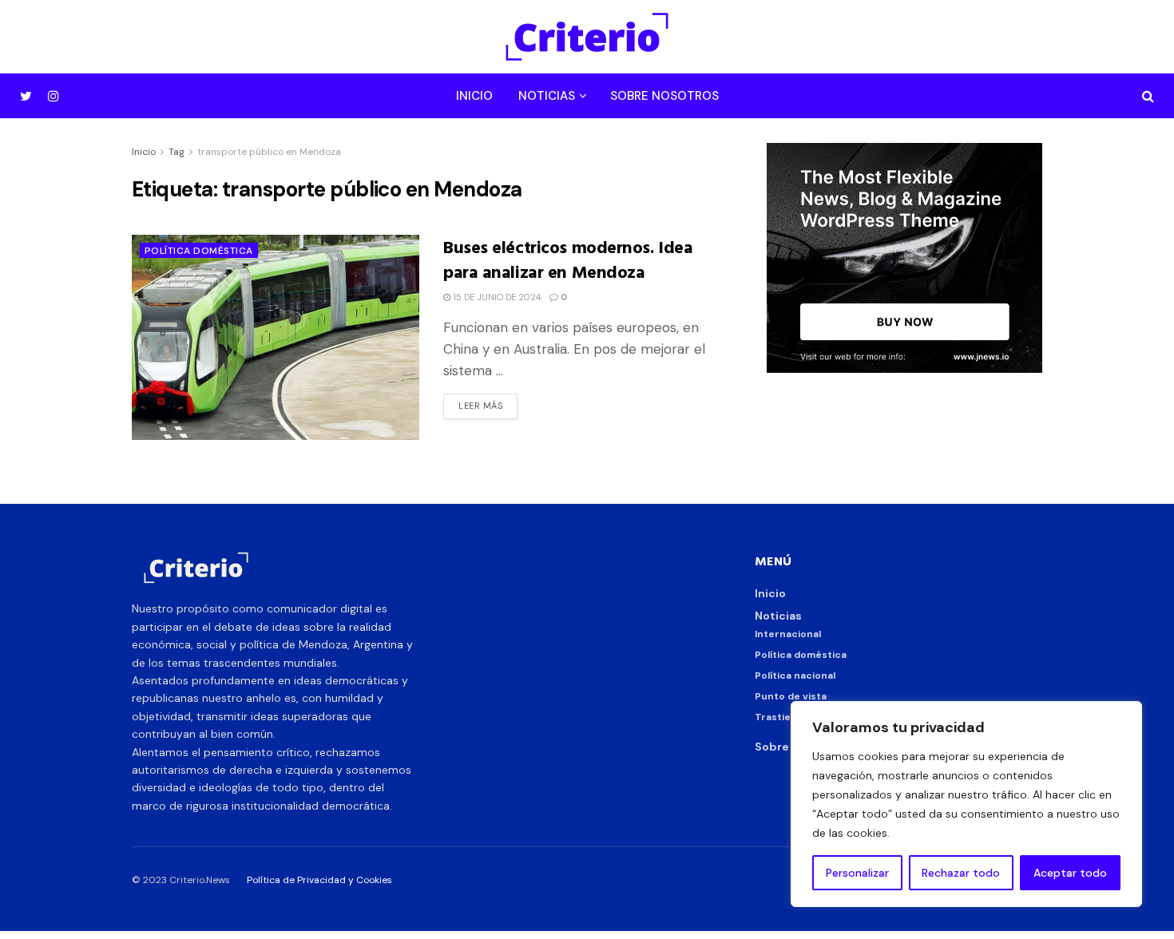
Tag (176, 151)
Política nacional (795, 675)
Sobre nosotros (664, 96)
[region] (966, 804)
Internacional (788, 634)
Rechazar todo (961, 873)
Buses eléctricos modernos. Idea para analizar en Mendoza (567, 258)
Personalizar (857, 873)
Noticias (546, 96)
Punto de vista (791, 696)
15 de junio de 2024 (495, 297)
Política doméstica (199, 250)
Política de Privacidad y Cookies (319, 880)
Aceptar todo (1070, 873)
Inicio (474, 96)
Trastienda (782, 717)
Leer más (480, 405)
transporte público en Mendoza (269, 151)
